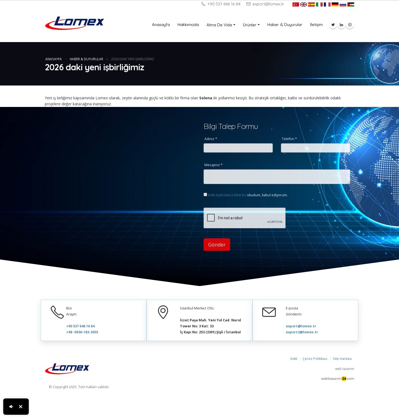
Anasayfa (161, 24)
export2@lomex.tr (302, 332)
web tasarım (344, 368)
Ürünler (249, 24)
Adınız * (210, 139)
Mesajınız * (213, 165)
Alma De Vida (219, 24)
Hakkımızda (188, 24)
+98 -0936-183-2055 (82, 332)
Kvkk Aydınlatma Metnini (227, 195)
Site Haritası (342, 358)
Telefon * (289, 139)
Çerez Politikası (315, 358)
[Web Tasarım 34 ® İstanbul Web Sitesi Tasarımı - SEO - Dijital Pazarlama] (337, 379)
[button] (11, 406)
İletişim (316, 24)
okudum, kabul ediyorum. (248, 195)
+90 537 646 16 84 (223, 4)
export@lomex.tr (267, 4)
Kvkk (293, 358)
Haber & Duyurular (284, 24)
